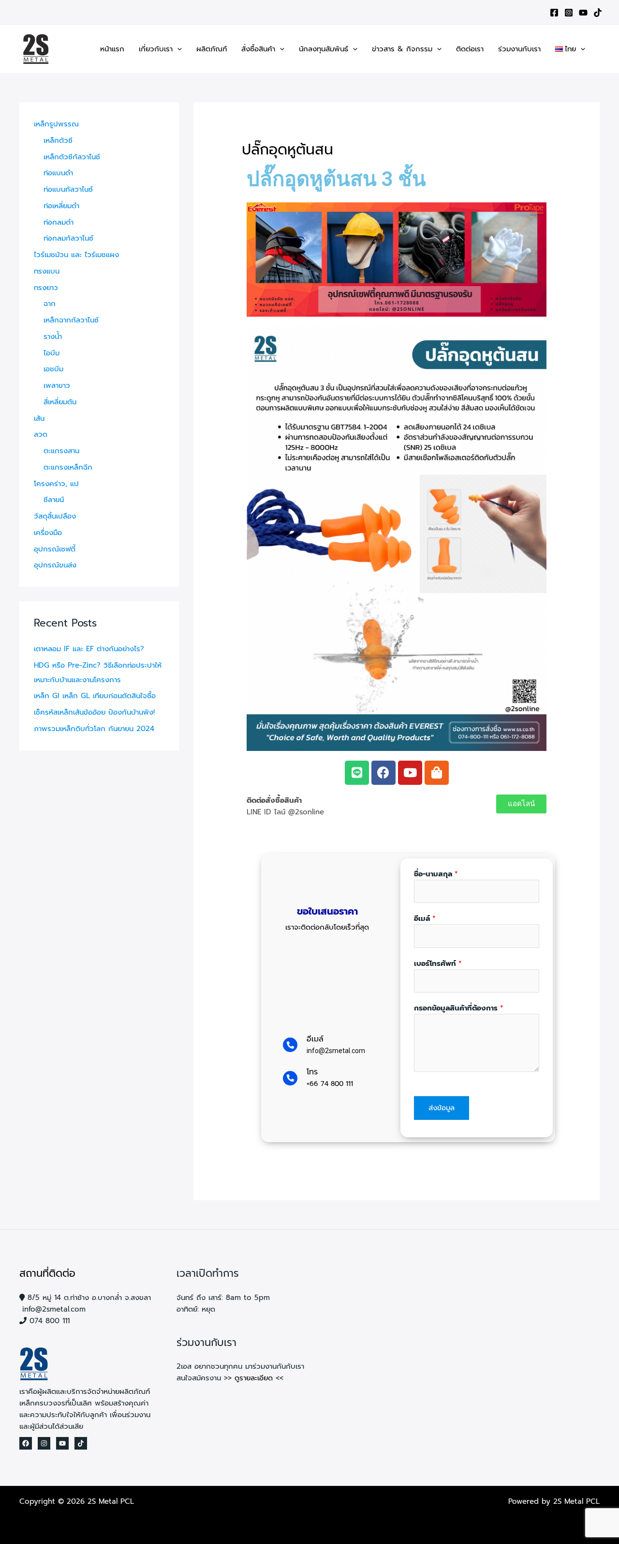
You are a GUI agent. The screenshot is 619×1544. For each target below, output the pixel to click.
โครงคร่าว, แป (56, 483)
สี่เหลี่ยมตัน (60, 402)
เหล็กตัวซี (58, 140)
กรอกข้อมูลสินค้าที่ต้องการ (458, 1008)
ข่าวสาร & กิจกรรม (402, 49)
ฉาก (50, 303)
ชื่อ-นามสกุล (436, 874)
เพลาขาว (57, 385)
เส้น (39, 418)
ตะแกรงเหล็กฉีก (68, 467)
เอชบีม (53, 369)
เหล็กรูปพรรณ (56, 124)
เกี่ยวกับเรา (156, 49)
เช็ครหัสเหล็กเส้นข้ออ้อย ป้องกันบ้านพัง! (94, 712)
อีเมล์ (425, 918)
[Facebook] (554, 12)
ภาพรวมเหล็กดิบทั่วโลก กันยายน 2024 (94, 728)
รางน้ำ (53, 336)
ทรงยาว (46, 287)
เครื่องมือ (48, 532)
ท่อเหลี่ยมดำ (61, 205)
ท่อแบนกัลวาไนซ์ (68, 189)
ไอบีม (51, 353)
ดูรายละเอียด (254, 1378)
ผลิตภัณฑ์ (211, 49)
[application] (177, 49)
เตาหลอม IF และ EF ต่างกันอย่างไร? (89, 648)
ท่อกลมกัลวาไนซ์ (68, 238)
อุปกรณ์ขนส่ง (55, 565)
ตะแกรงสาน (61, 450)
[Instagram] (568, 12)
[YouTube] (583, 12)
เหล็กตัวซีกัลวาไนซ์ (72, 157)
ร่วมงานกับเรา (519, 49)
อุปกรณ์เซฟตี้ (54, 549)
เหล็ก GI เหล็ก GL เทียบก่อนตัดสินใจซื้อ (95, 695)
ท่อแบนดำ (58, 173)
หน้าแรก (112, 49)
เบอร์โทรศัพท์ (438, 963)
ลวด (40, 434)
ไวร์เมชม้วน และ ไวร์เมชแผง (76, 254)
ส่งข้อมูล (441, 1107)
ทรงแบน (46, 271)
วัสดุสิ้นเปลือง (55, 516)
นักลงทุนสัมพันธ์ (323, 49)
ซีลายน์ (54, 499)
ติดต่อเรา (470, 49)
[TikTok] (597, 12)
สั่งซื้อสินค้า (258, 49)
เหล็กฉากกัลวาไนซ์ (71, 320)
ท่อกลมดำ (59, 222)
